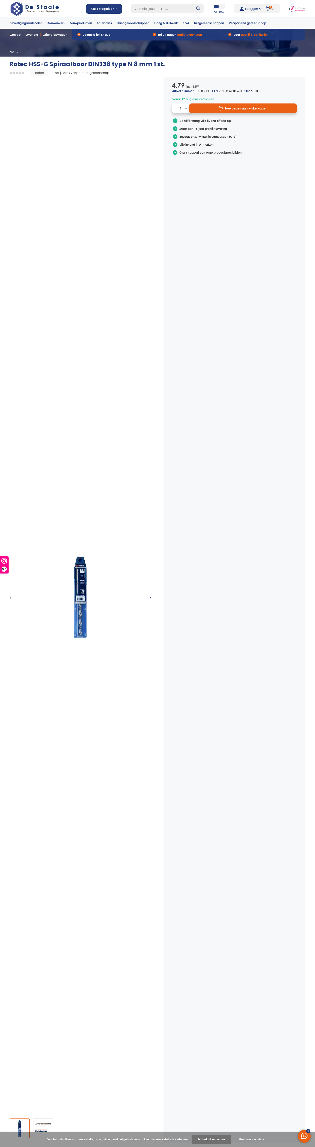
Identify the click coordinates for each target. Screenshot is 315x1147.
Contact (15, 34)
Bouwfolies (104, 23)
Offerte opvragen (55, 34)
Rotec (39, 73)
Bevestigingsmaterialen (26, 23)
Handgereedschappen (133, 23)
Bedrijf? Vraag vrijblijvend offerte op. (206, 121)
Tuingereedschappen (209, 23)
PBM (186, 23)
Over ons (32, 34)
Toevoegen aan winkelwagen (246, 108)
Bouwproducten (80, 23)
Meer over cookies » (251, 1139)
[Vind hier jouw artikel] (198, 8)
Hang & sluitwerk (166, 23)
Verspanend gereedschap (247, 23)
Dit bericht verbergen (211, 1139)
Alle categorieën (102, 8)
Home (14, 51)
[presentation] (11, 598)
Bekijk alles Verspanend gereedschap (81, 73)
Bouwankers (55, 23)
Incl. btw (218, 11)
